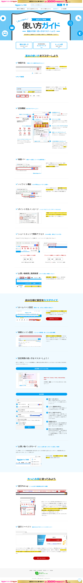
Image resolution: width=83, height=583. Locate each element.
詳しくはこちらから (41, 558)
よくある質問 (63, 8)
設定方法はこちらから (54, 318)
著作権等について (46, 570)
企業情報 (30, 570)
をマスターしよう (24, 45)
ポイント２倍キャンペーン (46, 8)
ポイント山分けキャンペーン (32, 8)
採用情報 (51, 570)
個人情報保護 (39, 570)
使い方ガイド (56, 8)
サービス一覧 (34, 578)
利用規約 (34, 570)
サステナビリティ (47, 578)
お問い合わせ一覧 (40, 578)
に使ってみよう (59, 45)
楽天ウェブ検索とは (21, 8)
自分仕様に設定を (41, 45)
